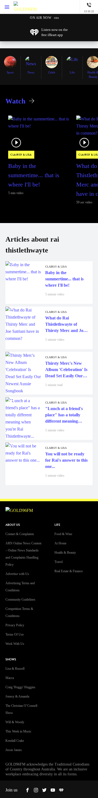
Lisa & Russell (14, 669)
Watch (15, 101)
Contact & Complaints (19, 534)
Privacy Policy (14, 625)
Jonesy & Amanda (17, 696)
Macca (9, 678)
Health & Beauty (65, 552)
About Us (12, 525)
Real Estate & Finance (68, 571)
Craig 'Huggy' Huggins (20, 687)
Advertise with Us (17, 574)
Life (57, 525)
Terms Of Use (14, 634)
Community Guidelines (20, 599)
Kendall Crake (14, 741)
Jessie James (13, 750)
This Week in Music (18, 731)
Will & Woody (14, 722)
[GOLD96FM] (25, 7)
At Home (60, 543)
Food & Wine (63, 534)
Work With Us (14, 644)
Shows (10, 659)
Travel (58, 562)
